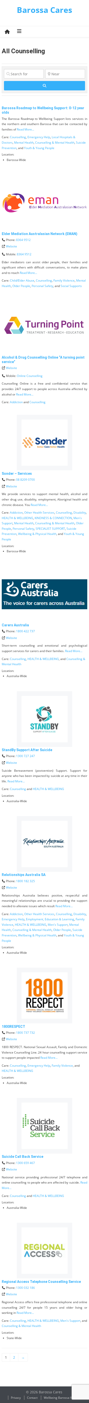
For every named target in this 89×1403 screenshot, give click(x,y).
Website (11, 246)
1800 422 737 (25, 631)
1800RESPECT (13, 1027)
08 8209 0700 (25, 479)
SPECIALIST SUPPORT (50, 529)
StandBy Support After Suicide (27, 750)
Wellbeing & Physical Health (37, 534)
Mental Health (24, 142)
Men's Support (58, 925)
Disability (79, 512)
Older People (21, 286)
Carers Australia (15, 625)
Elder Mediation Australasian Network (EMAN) (39, 234)
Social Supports (71, 286)
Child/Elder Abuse (22, 280)
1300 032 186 (25, 1288)
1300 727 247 (25, 756)
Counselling (18, 137)
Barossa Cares (44, 9)
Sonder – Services (17, 474)
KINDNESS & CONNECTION (53, 518)
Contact (32, 1398)
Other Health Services (39, 512)
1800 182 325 (25, 881)
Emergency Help (38, 137)
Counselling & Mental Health (54, 142)
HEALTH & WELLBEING (17, 518)
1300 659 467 (25, 1163)
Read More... (25, 129)
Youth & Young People (39, 148)
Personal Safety (42, 286)
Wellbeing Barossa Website (62, 1398)
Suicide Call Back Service (22, 1157)
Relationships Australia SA (23, 875)
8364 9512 (23, 240)
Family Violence (64, 280)
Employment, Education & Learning (50, 919)
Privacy (16, 1398)
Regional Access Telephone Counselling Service (41, 1282)
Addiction (16, 402)
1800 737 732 (25, 1033)
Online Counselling (30, 376)
